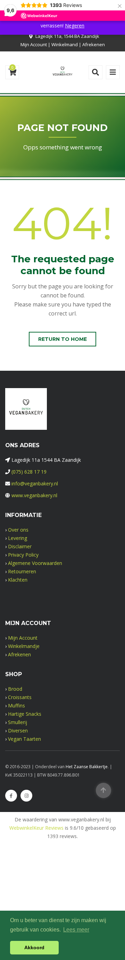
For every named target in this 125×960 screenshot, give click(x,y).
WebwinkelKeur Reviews (36, 827)
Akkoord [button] (34, 947)
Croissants (20, 697)
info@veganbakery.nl (34, 483)
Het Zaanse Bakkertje (87, 767)
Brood (15, 689)
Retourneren (22, 571)
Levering (17, 538)
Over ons (18, 529)
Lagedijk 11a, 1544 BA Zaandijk (67, 36)
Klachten (17, 579)
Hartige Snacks (24, 714)
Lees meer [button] (76, 930)
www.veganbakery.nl (34, 495)
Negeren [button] (74, 25)
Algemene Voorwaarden (35, 563)
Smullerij (17, 722)
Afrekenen (93, 44)
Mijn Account (33, 44)
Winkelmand (64, 44)
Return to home (62, 339)
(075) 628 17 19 (29, 471)
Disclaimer (20, 546)
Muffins (16, 705)
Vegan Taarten (24, 739)
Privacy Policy (23, 554)
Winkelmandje (24, 646)
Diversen (18, 730)
